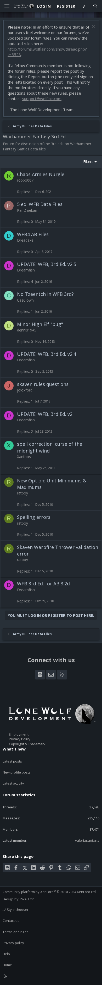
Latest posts (12, 761)
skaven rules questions (43, 384)
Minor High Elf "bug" (40, 324)
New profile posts (17, 772)
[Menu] (7, 6)
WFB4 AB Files (33, 234)
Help (6, 953)
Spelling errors (33, 517)
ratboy (22, 493)
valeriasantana (87, 840)
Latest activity (13, 783)
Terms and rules (16, 931)
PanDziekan (27, 210)
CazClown (25, 300)
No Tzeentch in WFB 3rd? (45, 294)
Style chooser (17, 909)
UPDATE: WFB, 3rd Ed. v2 (44, 414)
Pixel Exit (27, 899)
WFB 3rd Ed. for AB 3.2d (43, 583)
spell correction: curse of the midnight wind (49, 447)
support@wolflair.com (41, 98)
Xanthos (24, 456)
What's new (14, 749)
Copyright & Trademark (27, 744)
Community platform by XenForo (50, 891)
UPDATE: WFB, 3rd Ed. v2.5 (46, 264)
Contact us (11, 920)
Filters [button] (88, 161)
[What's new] (83, 6)
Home (7, 964)
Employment (19, 734)
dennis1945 (26, 330)
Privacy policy (13, 942)
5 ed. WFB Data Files (40, 204)
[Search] (95, 6)
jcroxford (24, 390)
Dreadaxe (25, 240)
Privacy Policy (19, 739)
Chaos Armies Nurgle (40, 174)
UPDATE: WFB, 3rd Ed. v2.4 (46, 354)
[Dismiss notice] (92, 27)
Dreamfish (26, 270)
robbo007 (25, 180)
